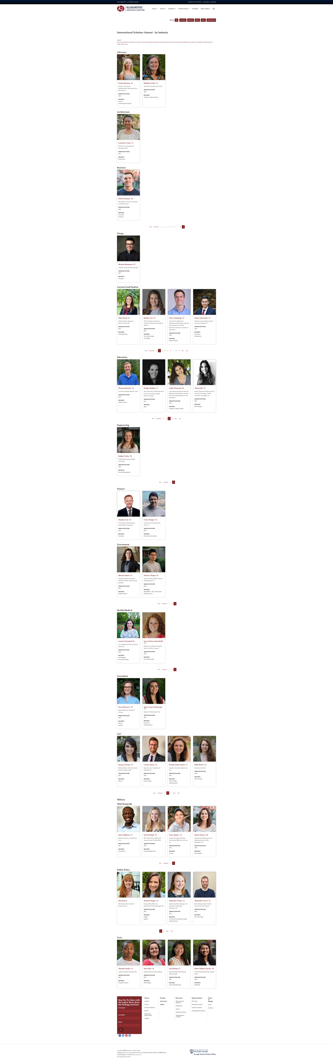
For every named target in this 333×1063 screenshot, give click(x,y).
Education (156, 42)
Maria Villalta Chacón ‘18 (204, 968)
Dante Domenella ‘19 (202, 318)
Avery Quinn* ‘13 (175, 835)
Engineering (163, 42)
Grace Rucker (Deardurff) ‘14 (153, 642)
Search (214, 9)
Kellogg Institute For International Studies (128, 1052)
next (182, 350)
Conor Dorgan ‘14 (150, 520)
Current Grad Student (147, 42)
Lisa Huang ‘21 (174, 968)
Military (201, 42)
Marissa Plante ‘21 (125, 575)
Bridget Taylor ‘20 (125, 456)
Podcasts (210, 1008)
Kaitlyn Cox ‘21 (149, 318)
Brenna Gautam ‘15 (125, 765)
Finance (169, 42)
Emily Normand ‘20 (176, 388)
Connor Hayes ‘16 (150, 765)
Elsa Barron (122, 901)
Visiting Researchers (197, 1004)
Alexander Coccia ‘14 (202, 901)
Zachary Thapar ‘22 (151, 575)
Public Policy (120, 44)
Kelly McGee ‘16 (200, 765)
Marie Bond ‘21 (124, 318)
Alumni (162, 1004)
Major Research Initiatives (180, 1001)
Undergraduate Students (180, 1016)
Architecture (126, 42)
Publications (179, 1006)
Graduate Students (181, 1012)
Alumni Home (211, 20)
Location (182, 20)
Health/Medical (184, 42)
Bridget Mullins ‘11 (151, 388)
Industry (190, 20)
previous (156, 227)
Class (203, 20)
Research (171, 9)
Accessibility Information (123, 1057)
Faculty (178, 1009)
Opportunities (183, 9)
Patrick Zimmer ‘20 (125, 199)
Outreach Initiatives (149, 1007)
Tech (126, 44)
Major (197, 20)
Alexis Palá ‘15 (200, 388)
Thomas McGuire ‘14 (126, 388)
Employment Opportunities (148, 1014)
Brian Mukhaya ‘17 (125, 835)
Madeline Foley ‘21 (151, 83)
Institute (146, 1001)
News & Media (205, 9)
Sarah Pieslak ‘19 (150, 835)
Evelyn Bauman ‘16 (125, 83)
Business (133, 42)
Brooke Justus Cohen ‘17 (178, 765)
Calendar (195, 9)
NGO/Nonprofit (208, 42)
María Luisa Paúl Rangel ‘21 (153, 708)
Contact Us (138, 1054)
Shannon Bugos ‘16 (151, 901)
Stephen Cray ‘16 (124, 520)
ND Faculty (195, 1001)
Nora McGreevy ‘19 (125, 707)
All (176, 20)
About (154, 9)
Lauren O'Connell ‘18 (126, 641)
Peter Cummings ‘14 (176, 318)
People (162, 9)
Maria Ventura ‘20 (201, 835)
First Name (122, 1008)
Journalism (192, 42)
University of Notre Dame (133, 1050)
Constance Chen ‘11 (125, 143)
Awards (146, 1011)
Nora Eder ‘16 (149, 968)
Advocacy (119, 42)
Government (175, 42)
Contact (146, 1004)
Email (120, 1022)
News (209, 1004)
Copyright (119, 1050)
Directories (163, 1001)
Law (197, 42)
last (187, 350)
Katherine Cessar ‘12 (177, 901)
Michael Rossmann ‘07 (126, 264)
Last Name (121, 1015)
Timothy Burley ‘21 (125, 968)
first (150, 227)
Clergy (138, 42)
